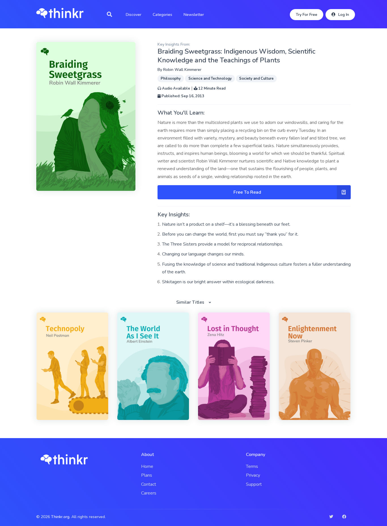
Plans (146, 475)
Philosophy (171, 78)
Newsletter (194, 14)
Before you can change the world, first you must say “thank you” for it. (230, 234)
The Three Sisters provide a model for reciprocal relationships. (222, 244)
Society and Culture (256, 78)
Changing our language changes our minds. (203, 254)
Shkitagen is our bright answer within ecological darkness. (218, 282)
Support (254, 484)
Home (147, 466)
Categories (162, 14)
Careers (148, 493)
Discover (133, 14)
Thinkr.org (60, 516)
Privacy (253, 475)
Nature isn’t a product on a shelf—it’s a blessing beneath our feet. (226, 224)
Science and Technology (210, 78)
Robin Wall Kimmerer (182, 69)
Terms (252, 466)
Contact (148, 484)
